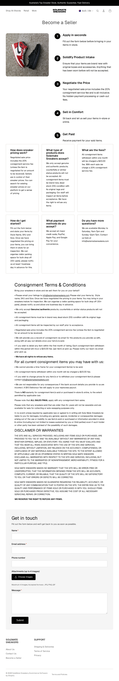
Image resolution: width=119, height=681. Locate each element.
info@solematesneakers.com (56, 295)
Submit (20, 620)
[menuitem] (34, 11)
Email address (19, 544)
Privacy (37, 655)
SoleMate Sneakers (20, 673)
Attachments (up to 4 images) (26, 571)
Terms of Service (42, 651)
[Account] (103, 11)
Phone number (18, 557)
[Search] (97, 11)
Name (15, 530)
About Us (10, 649)
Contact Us (11, 653)
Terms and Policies (59, 674)
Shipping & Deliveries (44, 646)
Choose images (25, 577)
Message (17, 590)
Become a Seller (13, 658)
